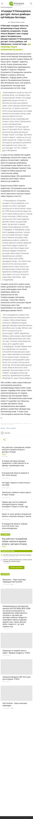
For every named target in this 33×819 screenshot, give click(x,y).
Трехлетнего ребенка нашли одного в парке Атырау (16, 493)
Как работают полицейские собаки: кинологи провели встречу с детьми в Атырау (16, 449)
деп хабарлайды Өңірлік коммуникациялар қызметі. (16, 47)
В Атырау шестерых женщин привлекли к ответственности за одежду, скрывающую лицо (15, 463)
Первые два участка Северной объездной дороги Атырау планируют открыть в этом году (15, 504)
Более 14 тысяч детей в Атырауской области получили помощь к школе (16, 515)
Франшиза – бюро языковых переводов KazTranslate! (14, 580)
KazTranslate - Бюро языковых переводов (15, 704)
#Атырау (3, 428)
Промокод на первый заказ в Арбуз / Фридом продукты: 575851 (16, 651)
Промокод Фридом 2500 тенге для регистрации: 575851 (16, 678)
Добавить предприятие (17, 567)
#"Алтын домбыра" (11, 428)
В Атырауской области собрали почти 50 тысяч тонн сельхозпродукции (14, 526)
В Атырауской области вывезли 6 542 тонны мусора (15, 474)
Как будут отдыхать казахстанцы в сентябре (16, 484)
